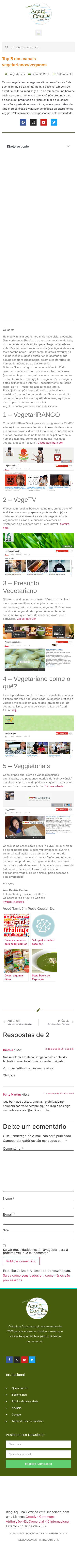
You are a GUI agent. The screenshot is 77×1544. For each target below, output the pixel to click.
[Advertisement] (38, 195)
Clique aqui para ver (50, 442)
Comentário (13, 1148)
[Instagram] (33, 122)
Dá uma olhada (54, 786)
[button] (38, 33)
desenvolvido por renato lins (38, 1539)
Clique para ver (26, 618)
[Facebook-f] (9, 1359)
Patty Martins (12, 1094)
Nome (8, 1198)
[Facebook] (23, 122)
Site (6, 1230)
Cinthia (8, 1050)
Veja (14, 710)
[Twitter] (54, 122)
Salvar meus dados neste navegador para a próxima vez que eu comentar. (35, 1251)
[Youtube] (43, 122)
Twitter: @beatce (13, 901)
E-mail (9, 1214)
